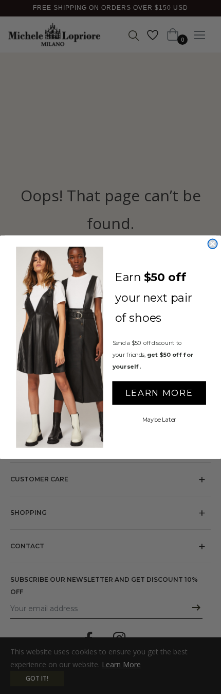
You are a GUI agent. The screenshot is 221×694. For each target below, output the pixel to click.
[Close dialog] (212, 243)
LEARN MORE (159, 392)
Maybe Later (159, 419)
